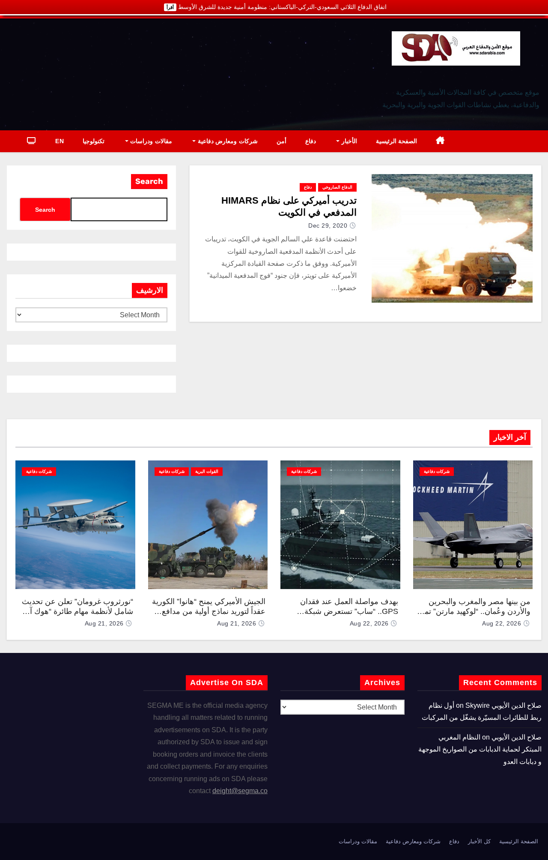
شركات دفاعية (437, 471)
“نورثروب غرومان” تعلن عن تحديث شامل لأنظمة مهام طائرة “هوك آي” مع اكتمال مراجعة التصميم (77, 611)
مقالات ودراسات (150, 141)
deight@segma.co (240, 790)
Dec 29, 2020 (327, 225)
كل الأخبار (479, 841)
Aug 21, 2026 (236, 623)
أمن (281, 141)
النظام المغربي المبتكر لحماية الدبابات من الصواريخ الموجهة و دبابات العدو (480, 749)
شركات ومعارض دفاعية (227, 141)
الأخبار (348, 141)
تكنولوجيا (93, 141)
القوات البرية (206, 471)
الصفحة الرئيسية (396, 141)
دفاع (310, 141)
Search (149, 181)
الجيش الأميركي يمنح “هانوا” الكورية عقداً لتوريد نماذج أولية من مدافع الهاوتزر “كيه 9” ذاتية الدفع (208, 611)
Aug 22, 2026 (501, 623)
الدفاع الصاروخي (337, 187)
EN (59, 141)
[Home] (440, 141)
